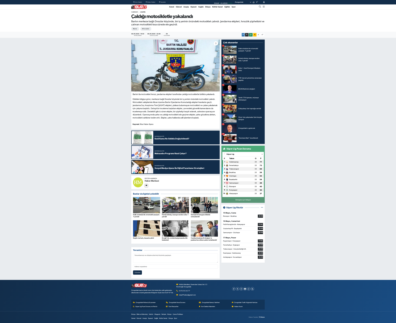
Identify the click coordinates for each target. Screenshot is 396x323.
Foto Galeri (138, 2)
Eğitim (227, 7)
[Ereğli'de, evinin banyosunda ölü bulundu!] (175, 228)
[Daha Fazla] (254, 34)
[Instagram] (241, 289)
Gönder (137, 272)
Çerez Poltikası (178, 314)
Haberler (134, 12)
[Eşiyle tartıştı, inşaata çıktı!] (146, 228)
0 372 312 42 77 (184, 291)
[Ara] (260, 7)
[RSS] (252, 289)
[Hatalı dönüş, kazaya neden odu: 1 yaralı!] (175, 205)
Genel (171, 7)
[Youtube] (245, 289)
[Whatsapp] (248, 289)
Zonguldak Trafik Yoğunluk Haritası (245, 302)
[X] (237, 289)
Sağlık (200, 7)
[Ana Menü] (264, 7)
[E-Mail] (146, 185)
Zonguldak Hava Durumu (177, 302)
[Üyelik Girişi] (263, 2)
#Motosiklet (145, 29)
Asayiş (186, 7)
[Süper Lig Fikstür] (262, 208)
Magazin (157, 314)
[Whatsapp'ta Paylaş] (251, 34)
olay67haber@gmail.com (187, 295)
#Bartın (135, 29)
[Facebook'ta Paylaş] (243, 34)
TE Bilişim (262, 317)
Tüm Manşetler (173, 306)
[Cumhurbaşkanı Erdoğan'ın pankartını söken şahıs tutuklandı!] (204, 228)
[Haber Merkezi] (138, 182)
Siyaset (193, 7)
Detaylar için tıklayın (243, 200)
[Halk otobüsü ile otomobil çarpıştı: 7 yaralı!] (146, 205)
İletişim (164, 314)
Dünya (207, 7)
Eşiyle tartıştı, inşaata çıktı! (143, 238)
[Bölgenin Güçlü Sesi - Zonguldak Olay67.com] (139, 6)
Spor (234, 7)
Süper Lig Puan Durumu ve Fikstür (146, 306)
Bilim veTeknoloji (142, 314)
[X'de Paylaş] (247, 34)
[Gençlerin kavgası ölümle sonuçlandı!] (204, 205)
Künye (169, 314)
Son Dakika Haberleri (208, 306)
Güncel (179, 7)
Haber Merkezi (152, 181)
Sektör (151, 314)
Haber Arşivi (238, 306)
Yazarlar (163, 2)
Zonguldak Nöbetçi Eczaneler (146, 302)
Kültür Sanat (217, 7)
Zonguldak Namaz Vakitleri (211, 302)
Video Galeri (151, 2)
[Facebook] (234, 289)
